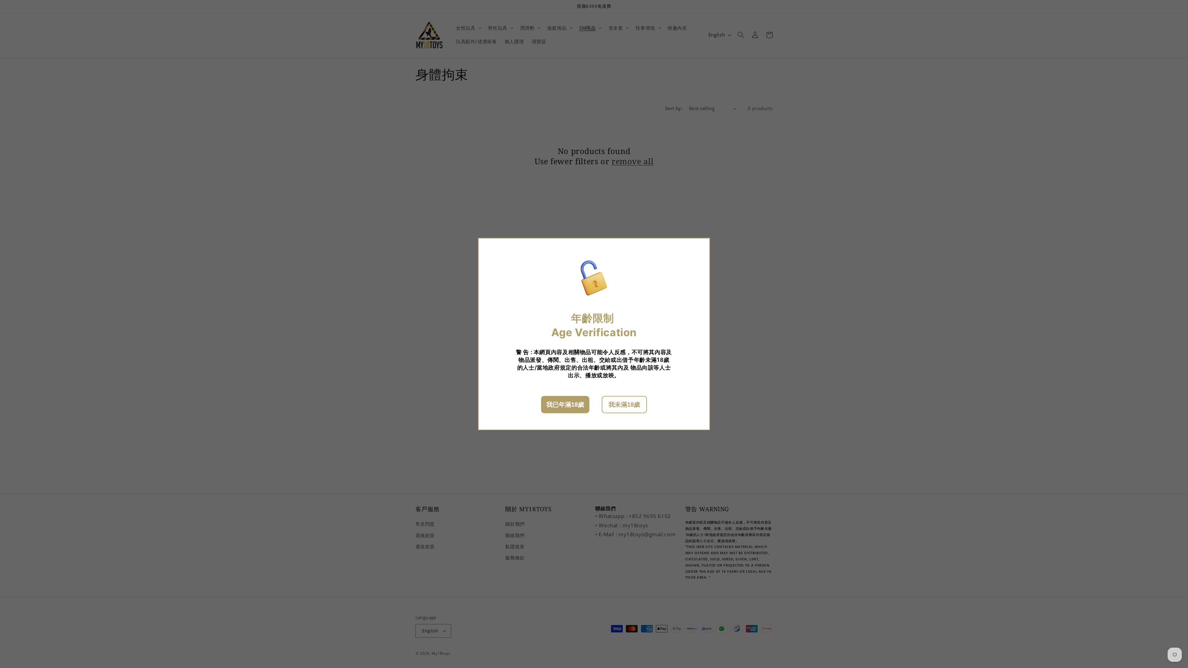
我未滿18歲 (624, 404)
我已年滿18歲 (565, 404)
